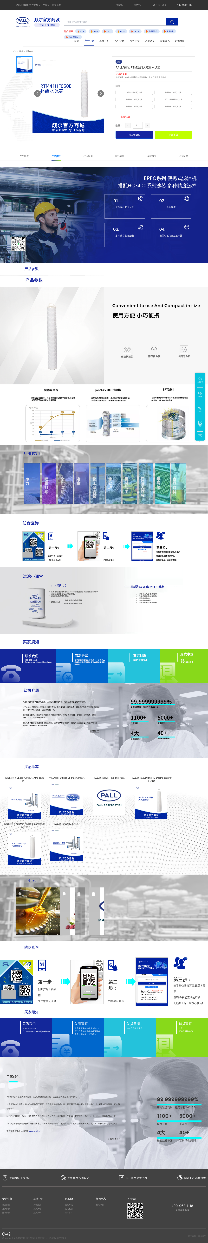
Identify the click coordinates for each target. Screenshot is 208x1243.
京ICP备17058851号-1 (56, 1238)
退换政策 (6, 1208)
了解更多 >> (114, 1138)
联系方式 (69, 1205)
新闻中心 (100, 1205)
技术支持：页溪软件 (197, 1236)
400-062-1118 (182, 1206)
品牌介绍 (104, 40)
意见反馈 (69, 1208)
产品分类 (89, 40)
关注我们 (132, 1198)
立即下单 (173, 134)
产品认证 (150, 40)
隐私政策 (6, 1212)
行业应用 (119, 40)
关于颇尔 (37, 1205)
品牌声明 (37, 1212)
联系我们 (180, 40)
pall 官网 (68, 1212)
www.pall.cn (34, 1131)
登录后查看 (121, 73)
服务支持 (135, 40)
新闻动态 (165, 40)
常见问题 (6, 1205)
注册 (164, 4)
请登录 (156, 4)
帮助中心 (138, 4)
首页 (76, 40)
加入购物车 (134, 134)
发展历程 (37, 1208)
